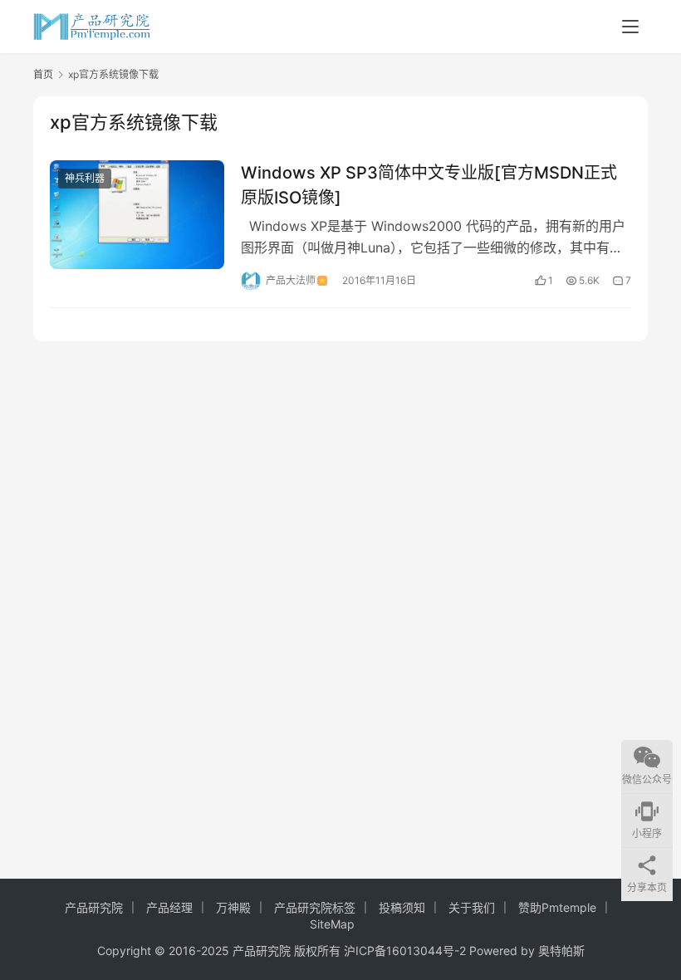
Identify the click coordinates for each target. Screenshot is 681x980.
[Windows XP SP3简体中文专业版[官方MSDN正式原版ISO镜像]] (137, 214)
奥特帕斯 (561, 950)
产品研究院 (94, 907)
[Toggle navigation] (630, 27)
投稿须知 (402, 907)
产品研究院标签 (314, 907)
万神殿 (233, 907)
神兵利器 (85, 178)
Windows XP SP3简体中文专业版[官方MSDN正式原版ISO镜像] (429, 185)
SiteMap (332, 924)
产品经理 (169, 907)
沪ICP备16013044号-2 (405, 950)
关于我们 (471, 907)
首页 (43, 74)
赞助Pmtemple (557, 907)
